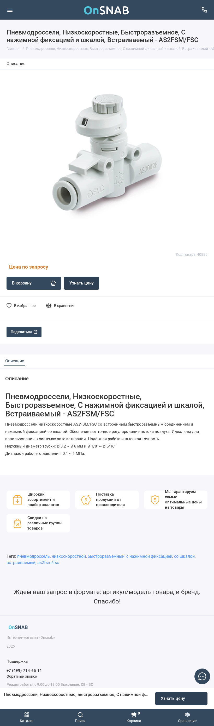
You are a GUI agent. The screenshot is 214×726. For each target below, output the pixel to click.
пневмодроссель (33, 556)
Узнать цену (173, 698)
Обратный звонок (22, 676)
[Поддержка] (204, 10)
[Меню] (10, 10)
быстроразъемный (106, 556)
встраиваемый (21, 562)
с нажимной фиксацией (149, 556)
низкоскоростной (69, 556)
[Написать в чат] (202, 676)
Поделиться (21, 332)
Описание (16, 63)
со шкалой (184, 556)
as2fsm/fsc (48, 562)
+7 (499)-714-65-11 (24, 670)
